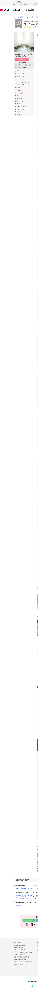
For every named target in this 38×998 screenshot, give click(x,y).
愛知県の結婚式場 (21, 888)
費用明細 (17, 87)
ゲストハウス (27, 21)
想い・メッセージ (20, 106)
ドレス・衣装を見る (22, 62)
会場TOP (18, 114)
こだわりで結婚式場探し (20, 954)
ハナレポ (22, 82)
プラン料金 (18, 90)
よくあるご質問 (19, 109)
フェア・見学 (19, 93)
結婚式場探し (30, 10)
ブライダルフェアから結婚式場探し (23, 961)
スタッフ (17, 104)
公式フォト (20, 73)
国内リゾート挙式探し (20, 947)
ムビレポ (22, 85)
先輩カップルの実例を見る (24, 65)
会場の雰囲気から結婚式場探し (22, 957)
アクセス (17, 112)
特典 (16, 95)
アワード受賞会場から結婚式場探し (23, 952)
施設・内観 (18, 98)
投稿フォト (20, 76)
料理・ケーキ (19, 101)
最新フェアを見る (21, 67)
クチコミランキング (19, 950)
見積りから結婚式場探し (20, 959)
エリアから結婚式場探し (20, 945)
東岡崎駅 (18, 905)
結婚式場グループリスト (20, 964)
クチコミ (19, 71)
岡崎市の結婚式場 (21, 896)
